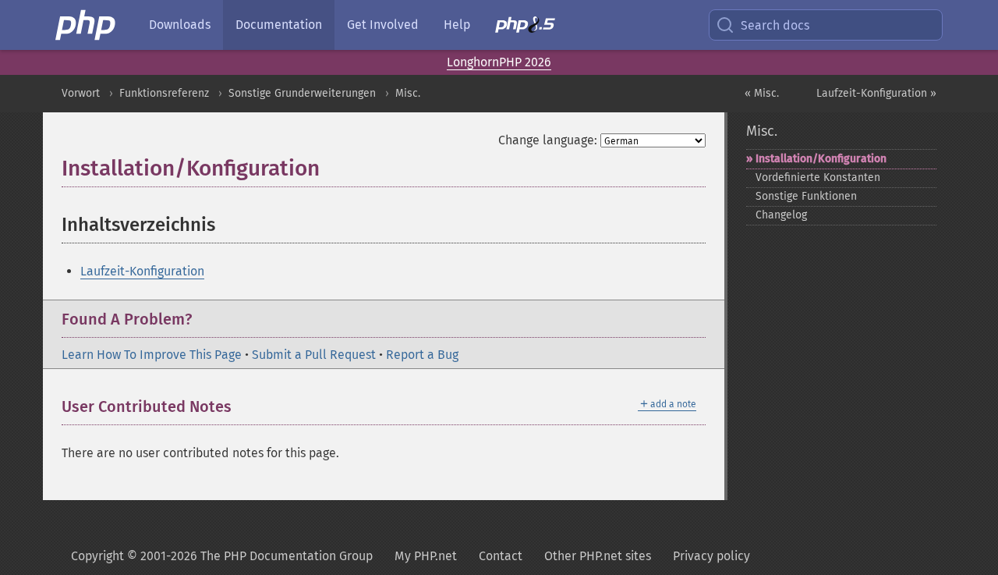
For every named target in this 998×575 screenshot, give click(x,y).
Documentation (278, 24)
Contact (500, 555)
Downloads (180, 24)
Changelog (781, 215)
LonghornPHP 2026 (499, 62)
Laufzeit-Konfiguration (142, 271)
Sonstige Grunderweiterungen (302, 93)
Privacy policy (711, 555)
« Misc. (762, 93)
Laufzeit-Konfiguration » (876, 93)
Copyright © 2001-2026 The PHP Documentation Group (222, 555)
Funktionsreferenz (164, 93)
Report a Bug (422, 354)
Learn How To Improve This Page (152, 354)
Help (457, 24)
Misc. (407, 93)
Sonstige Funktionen (806, 196)
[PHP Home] (86, 25)
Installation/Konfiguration (821, 158)
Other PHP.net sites (597, 555)
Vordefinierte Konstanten (818, 177)
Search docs (775, 25)
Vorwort (81, 93)
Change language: (547, 140)
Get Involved (383, 24)
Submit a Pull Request (314, 354)
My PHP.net (426, 555)
